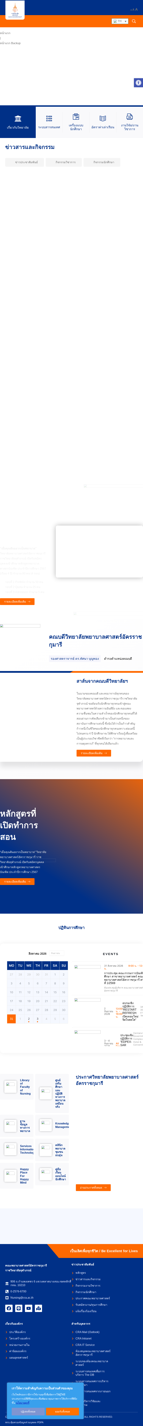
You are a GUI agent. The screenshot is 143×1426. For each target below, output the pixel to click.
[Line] (18, 1308)
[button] (138, 82)
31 (11, 1018)
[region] (45, 1401)
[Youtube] (28, 1308)
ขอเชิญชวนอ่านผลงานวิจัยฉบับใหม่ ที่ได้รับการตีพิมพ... (46, 341)
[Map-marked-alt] (38, 1308)
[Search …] (134, 21)
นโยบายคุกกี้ (22, 1402)
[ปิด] (80, 1385)
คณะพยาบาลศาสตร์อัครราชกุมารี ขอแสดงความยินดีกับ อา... (51, 462)
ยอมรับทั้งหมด (62, 1411)
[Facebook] (9, 1308)
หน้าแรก (5, 33)
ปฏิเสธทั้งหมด (28, 1411)
